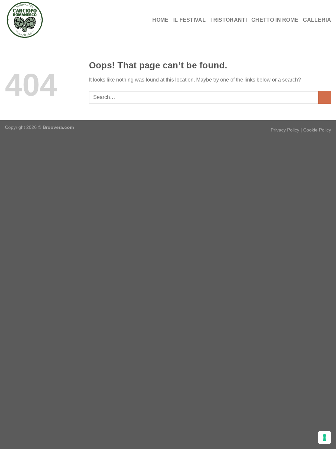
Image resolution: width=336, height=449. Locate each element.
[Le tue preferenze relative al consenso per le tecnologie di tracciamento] (324, 437)
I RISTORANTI (228, 20)
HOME (160, 20)
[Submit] (324, 97)
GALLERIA (317, 20)
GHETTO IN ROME (274, 20)
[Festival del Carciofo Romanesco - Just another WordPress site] (38, 20)
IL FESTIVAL (189, 20)
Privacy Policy (285, 129)
